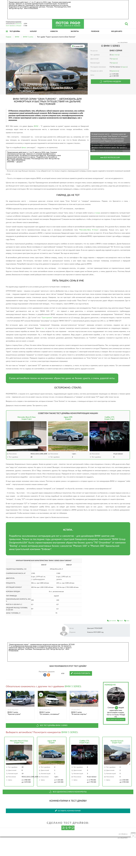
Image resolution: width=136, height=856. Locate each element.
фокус (24, 147)
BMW (36, 126)
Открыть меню (7, 33)
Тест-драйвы (15, 31)
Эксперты (75, 31)
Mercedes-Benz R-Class (88, 230)
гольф (97, 213)
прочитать (114, 71)
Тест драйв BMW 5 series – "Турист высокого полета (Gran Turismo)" (46, 88)
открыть (114, 59)
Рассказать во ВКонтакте (45, 675)
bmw (127, 620)
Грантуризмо (47, 317)
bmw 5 (121, 620)
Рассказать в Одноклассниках (48, 675)
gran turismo (112, 620)
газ (42, 328)
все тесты (115, 55)
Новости (54, 31)
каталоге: (19, 23)
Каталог (33, 31)
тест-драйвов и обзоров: (13, 25)
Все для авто (116, 31)
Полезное (95, 31)
